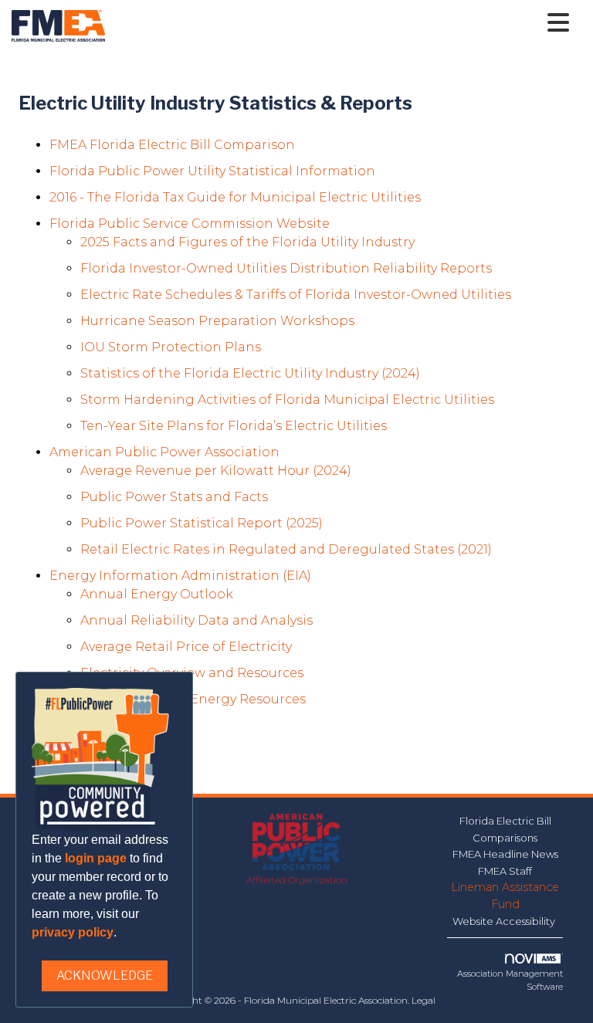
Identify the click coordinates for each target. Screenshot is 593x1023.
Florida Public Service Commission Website (189, 223)
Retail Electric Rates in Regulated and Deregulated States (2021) (286, 549)
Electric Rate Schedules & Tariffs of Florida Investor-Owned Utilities (295, 294)
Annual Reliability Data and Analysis (196, 620)
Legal (423, 1000)
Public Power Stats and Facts (174, 496)
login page (96, 858)
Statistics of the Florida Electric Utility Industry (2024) (250, 373)
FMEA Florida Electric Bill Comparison (172, 144)
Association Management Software (510, 980)
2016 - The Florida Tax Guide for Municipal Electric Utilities (235, 197)
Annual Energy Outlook (156, 594)
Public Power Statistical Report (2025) (201, 523)
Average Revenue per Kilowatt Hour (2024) (215, 470)
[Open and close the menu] (341, 23)
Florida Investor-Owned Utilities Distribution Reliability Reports (286, 268)
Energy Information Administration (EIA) (180, 575)
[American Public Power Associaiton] (297, 842)
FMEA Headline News (505, 854)
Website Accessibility (504, 921)
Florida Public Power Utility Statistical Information (212, 171)
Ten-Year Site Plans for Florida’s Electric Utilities (233, 425)
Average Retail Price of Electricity (186, 646)
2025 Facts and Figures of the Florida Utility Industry (247, 242)
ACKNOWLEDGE (104, 975)
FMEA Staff (505, 871)
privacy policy (73, 932)
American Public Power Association (164, 452)
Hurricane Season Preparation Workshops (217, 320)
